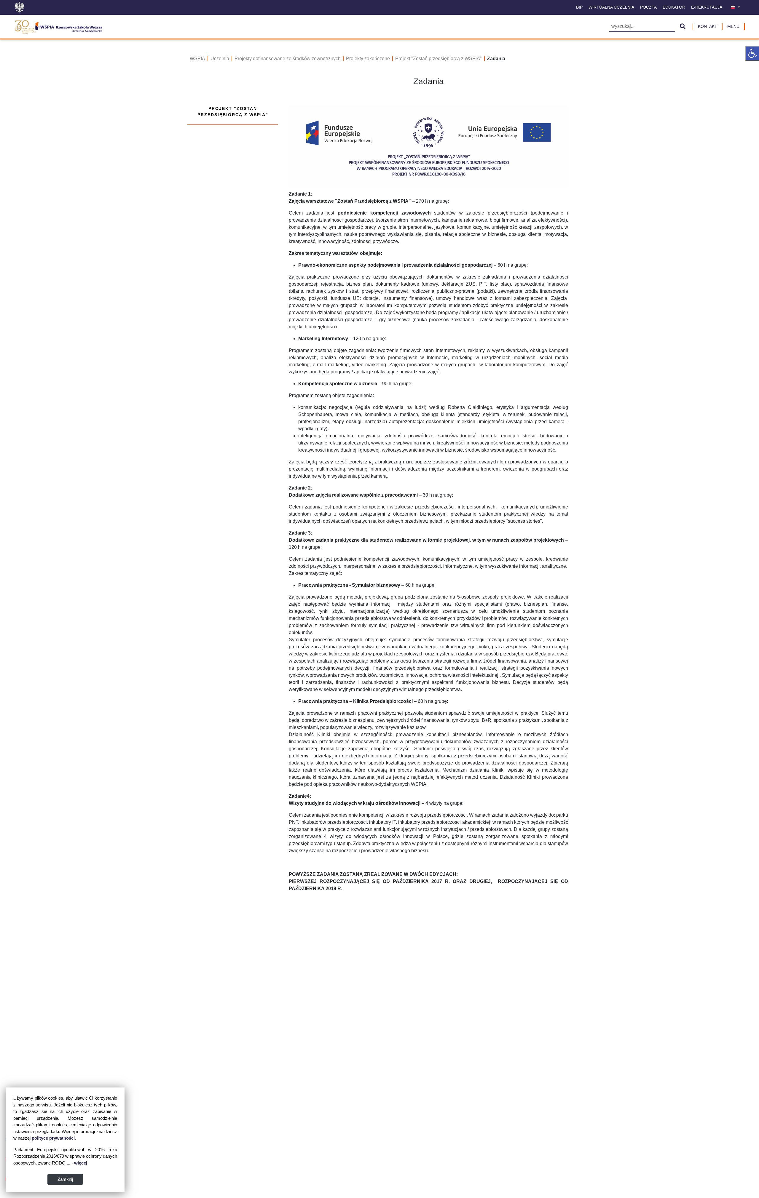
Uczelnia (220, 58)
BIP (579, 7)
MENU (733, 26)
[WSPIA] (58, 26)
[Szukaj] (682, 27)
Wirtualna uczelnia (611, 7)
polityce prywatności (53, 1138)
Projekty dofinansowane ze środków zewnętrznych (288, 58)
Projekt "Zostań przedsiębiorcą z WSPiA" (438, 58)
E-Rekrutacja (706, 7)
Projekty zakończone (368, 58)
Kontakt (707, 26)
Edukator (674, 7)
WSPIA (197, 58)
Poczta (648, 7)
